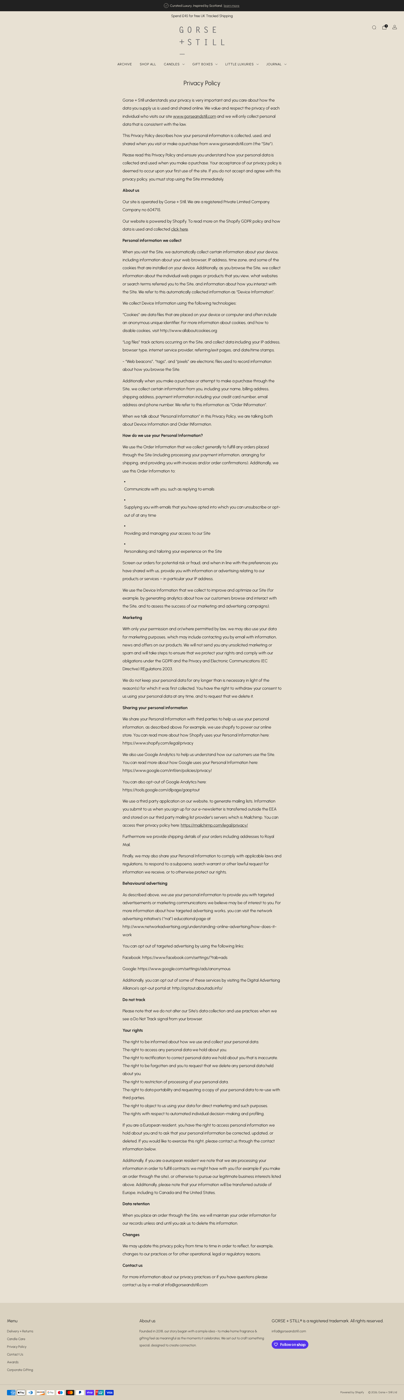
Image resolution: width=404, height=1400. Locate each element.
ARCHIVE (124, 64)
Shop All (148, 64)
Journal (274, 64)
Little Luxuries (239, 64)
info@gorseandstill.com (289, 1331)
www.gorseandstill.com (194, 116)
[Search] (374, 27)
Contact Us (15, 1354)
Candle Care (16, 1339)
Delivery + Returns (20, 1331)
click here (179, 229)
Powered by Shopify (352, 1392)
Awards (12, 1362)
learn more (231, 5)
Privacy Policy (16, 1347)
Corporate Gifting (20, 1370)
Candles (172, 64)
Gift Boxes (202, 64)
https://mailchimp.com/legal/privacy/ (214, 825)
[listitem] (202, 5)
